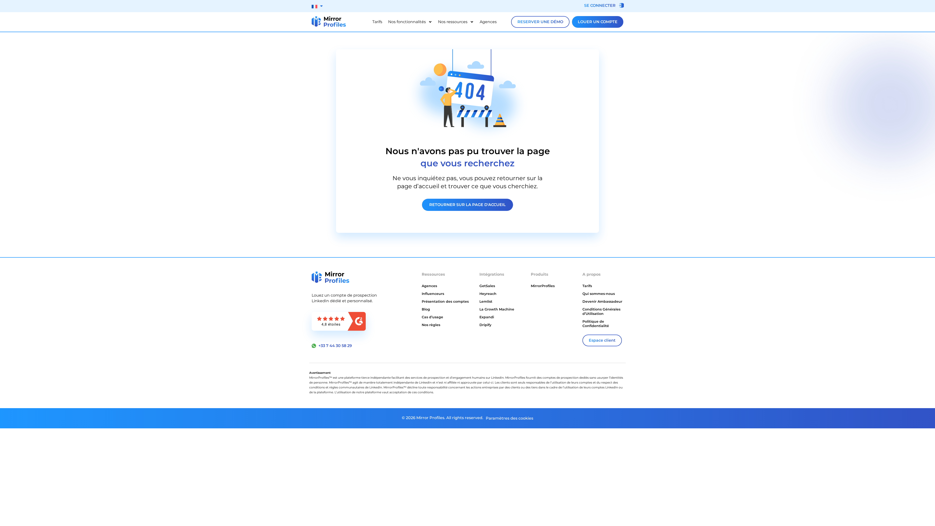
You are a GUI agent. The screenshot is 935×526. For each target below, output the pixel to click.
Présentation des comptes (445, 301)
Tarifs (377, 21)
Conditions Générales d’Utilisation (601, 311)
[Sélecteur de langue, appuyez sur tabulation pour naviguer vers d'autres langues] (317, 6)
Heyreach (487, 293)
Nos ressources (453, 21)
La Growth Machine (496, 309)
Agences (488, 21)
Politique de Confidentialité (595, 323)
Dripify (485, 325)
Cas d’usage (432, 317)
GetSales (487, 286)
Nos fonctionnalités (407, 21)
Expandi (486, 317)
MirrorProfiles (543, 286)
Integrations (434, 335)
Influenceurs (433, 293)
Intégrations (491, 274)
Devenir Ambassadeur (602, 301)
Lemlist (485, 301)
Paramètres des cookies (509, 418)
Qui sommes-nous (598, 293)
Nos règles (431, 325)
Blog (426, 309)
